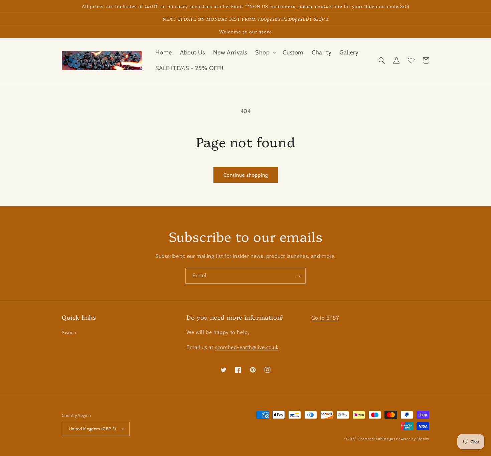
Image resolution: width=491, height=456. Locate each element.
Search (69, 332)
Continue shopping (245, 175)
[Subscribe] (298, 276)
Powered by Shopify (412, 439)
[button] (265, 52)
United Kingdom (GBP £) (92, 428)
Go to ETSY (325, 318)
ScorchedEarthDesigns (376, 439)
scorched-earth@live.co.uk (247, 347)
